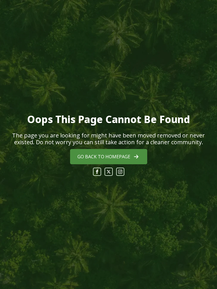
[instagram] (120, 172)
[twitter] (109, 172)
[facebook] (97, 172)
